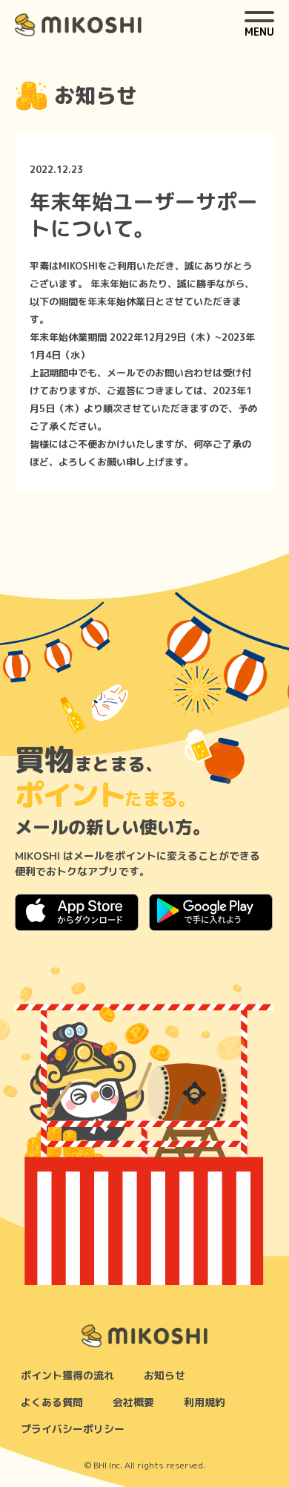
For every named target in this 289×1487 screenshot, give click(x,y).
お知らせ (164, 1375)
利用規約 (204, 1402)
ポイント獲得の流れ (67, 1375)
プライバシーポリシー (72, 1429)
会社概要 (133, 1402)
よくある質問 (52, 1402)
